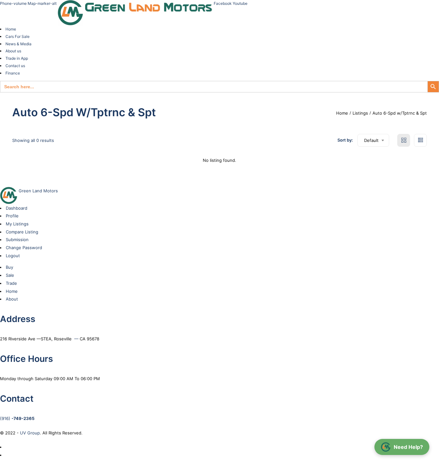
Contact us (15, 65)
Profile (12, 215)
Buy (9, 267)
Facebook (223, 3)
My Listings (17, 223)
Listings (360, 113)
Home (10, 29)
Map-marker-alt (43, 3)
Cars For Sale (17, 36)
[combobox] (373, 140)
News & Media (18, 43)
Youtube (240, 3)
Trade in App (16, 58)
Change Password (24, 247)
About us (13, 50)
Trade (11, 283)
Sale (10, 275)
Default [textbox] (371, 140)
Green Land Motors (37, 190)
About (12, 298)
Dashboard (16, 208)
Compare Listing (22, 231)
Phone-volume (14, 3)
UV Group (30, 432)
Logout (13, 255)
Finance (12, 73)
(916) (17, 418)
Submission (17, 239)
